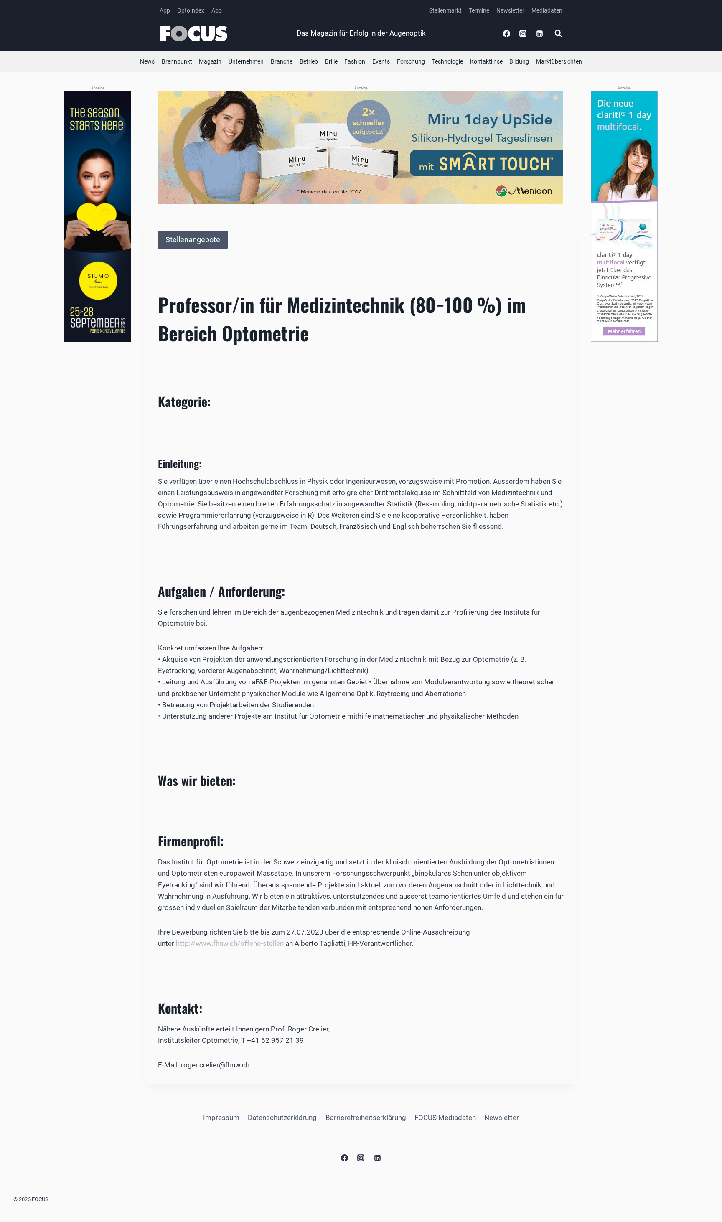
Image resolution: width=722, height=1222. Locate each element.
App (165, 10)
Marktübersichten (559, 61)
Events (381, 61)
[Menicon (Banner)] (361, 147)
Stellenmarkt (445, 10)
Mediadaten (546, 10)
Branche (281, 61)
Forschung (411, 61)
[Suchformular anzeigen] (558, 33)
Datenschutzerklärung (282, 1117)
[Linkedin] (539, 33)
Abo (216, 10)
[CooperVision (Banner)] (624, 216)
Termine (479, 10)
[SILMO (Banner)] (97, 216)
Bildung (519, 61)
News (147, 61)
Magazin (210, 61)
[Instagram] (523, 33)
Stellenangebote (192, 239)
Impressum (221, 1117)
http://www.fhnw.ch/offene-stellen (230, 943)
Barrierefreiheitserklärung (365, 1117)
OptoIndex (190, 10)
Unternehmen (246, 61)
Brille (331, 61)
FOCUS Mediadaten (445, 1117)
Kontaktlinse (486, 61)
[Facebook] (507, 33)
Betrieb (309, 61)
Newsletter (510, 10)
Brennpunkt (177, 61)
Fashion (354, 61)
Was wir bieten (195, 780)
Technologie (447, 61)
